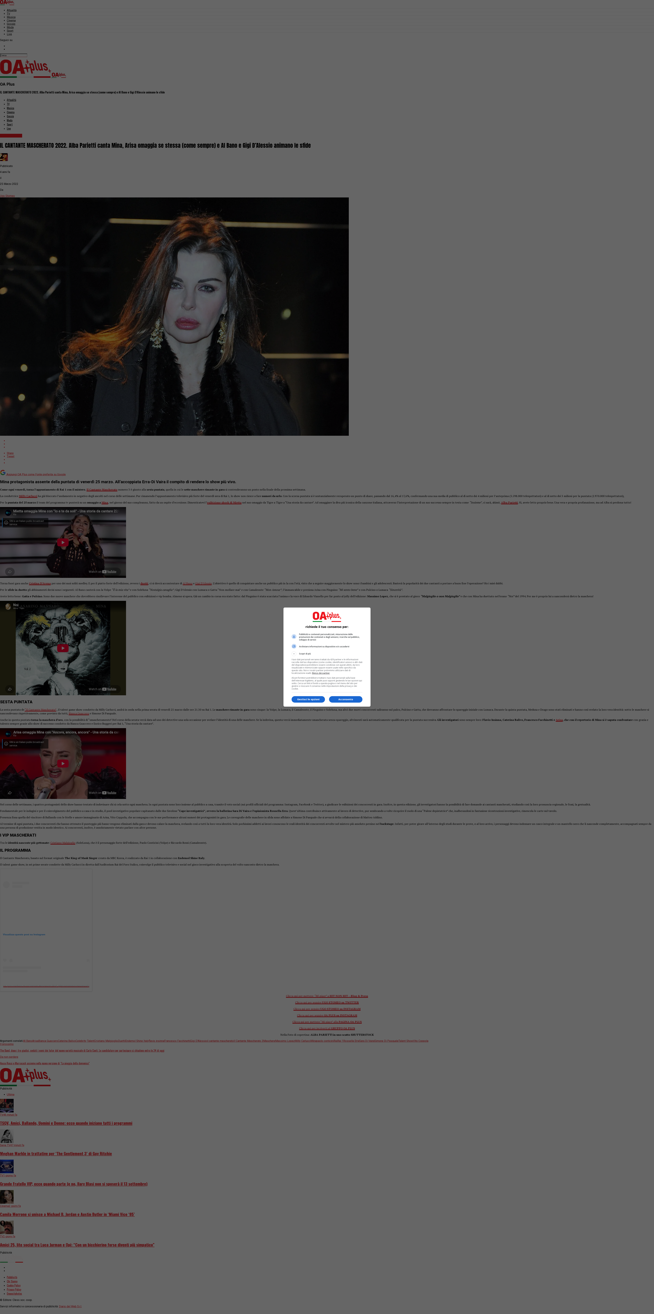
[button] (327, 653)
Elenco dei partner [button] (321, 673)
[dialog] (327, 657)
